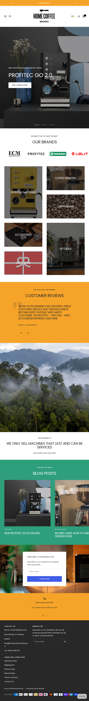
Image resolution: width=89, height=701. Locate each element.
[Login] (79, 16)
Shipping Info (9, 665)
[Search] (10, 16)
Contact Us (9, 681)
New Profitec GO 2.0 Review (22, 533)
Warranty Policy (10, 661)
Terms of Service (11, 677)
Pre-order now (20, 85)
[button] (74, 16)
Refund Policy (9, 673)
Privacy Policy (9, 669)
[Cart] (83, 16)
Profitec (8, 529)
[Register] (65, 641)
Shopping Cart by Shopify (35, 689)
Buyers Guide (60, 529)
